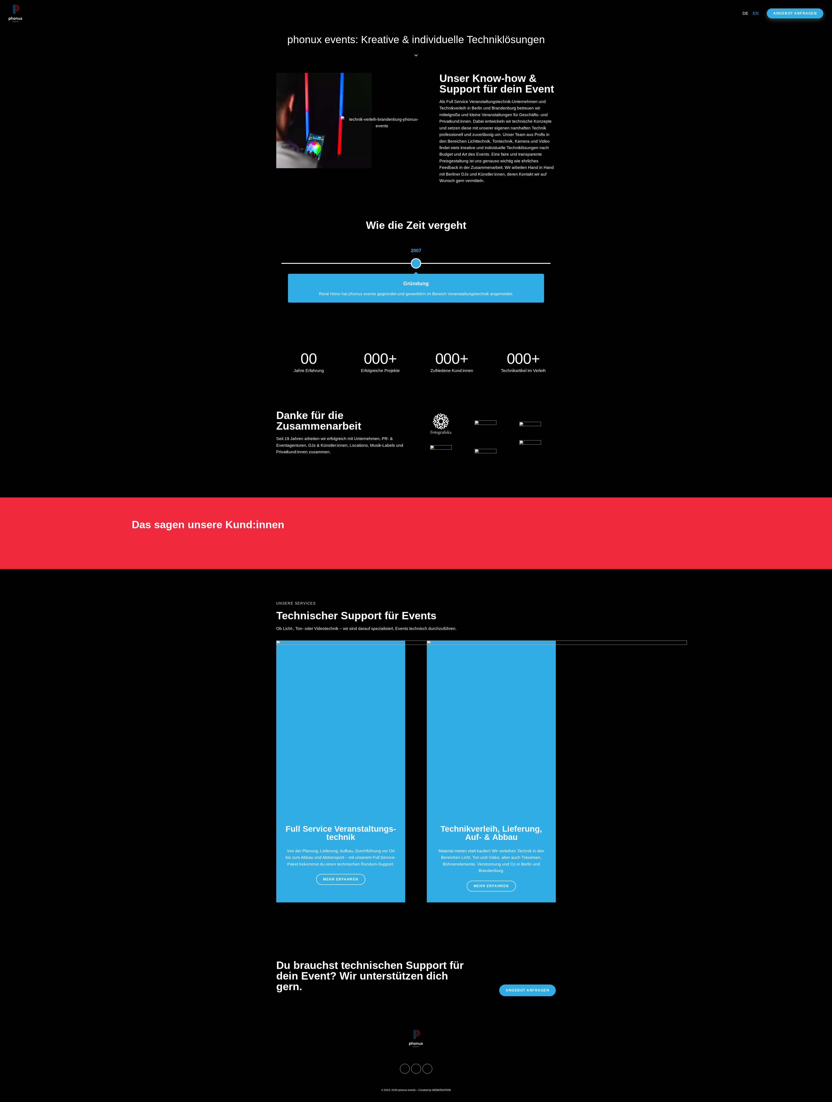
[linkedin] (427, 1069)
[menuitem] (745, 13)
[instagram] (416, 1069)
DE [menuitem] (745, 13)
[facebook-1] (405, 1069)
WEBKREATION (441, 1090)
